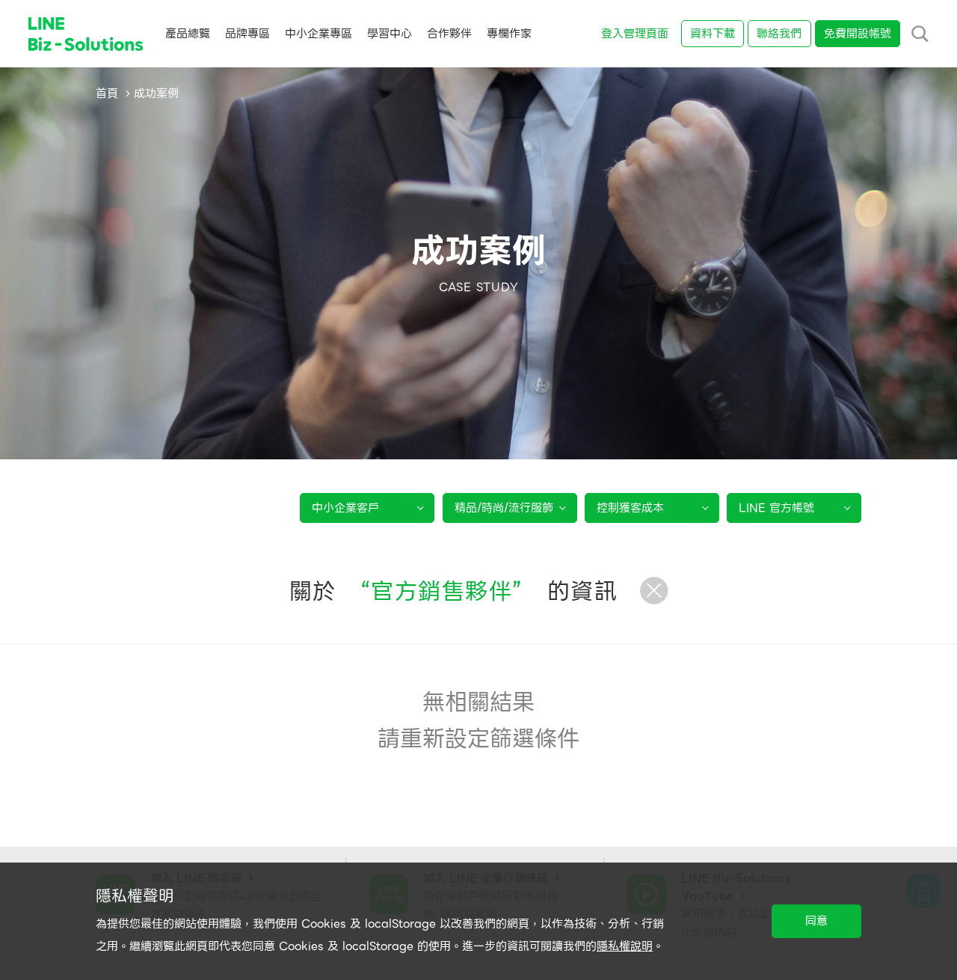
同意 (816, 921)
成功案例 (156, 93)
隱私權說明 (625, 946)
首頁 (107, 93)
